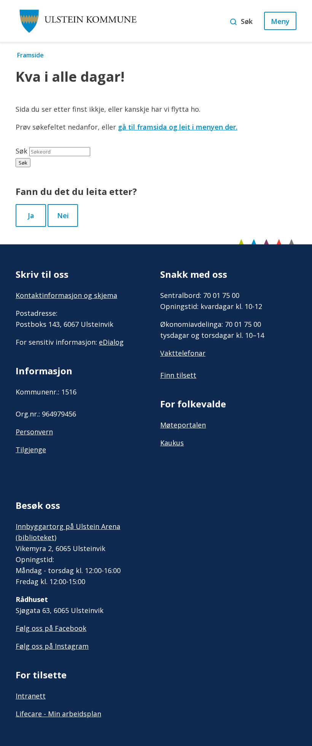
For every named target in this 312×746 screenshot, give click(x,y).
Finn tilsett (178, 375)
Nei (63, 215)
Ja (31, 215)
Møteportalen (183, 424)
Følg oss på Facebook (51, 628)
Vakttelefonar (182, 353)
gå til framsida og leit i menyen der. (177, 126)
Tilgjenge (31, 449)
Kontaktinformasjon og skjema (66, 295)
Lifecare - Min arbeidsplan (58, 713)
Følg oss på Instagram (52, 646)
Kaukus (172, 442)
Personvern (34, 431)
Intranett (31, 695)
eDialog (111, 342)
